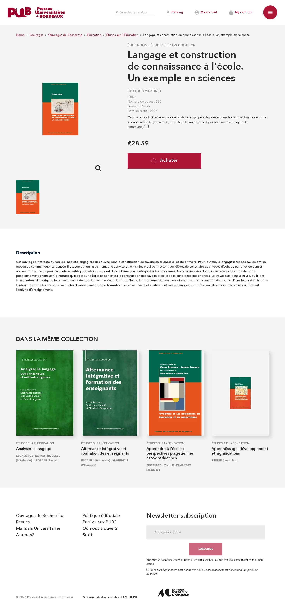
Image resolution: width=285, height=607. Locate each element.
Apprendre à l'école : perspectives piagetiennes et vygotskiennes (170, 453)
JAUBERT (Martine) (144, 91)
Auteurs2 (25, 535)
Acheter (169, 160)
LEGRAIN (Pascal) (46, 460)
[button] (270, 12)
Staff (87, 535)
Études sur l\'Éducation (173, 45)
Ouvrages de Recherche (39, 516)
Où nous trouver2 (100, 529)
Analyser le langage (33, 449)
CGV (124, 597)
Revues (23, 522)
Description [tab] (28, 252)
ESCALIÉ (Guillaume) (30, 456)
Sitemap (88, 597)
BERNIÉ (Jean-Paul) (225, 460)
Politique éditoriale (101, 516)
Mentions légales (107, 597)
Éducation (137, 45)
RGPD (133, 597)
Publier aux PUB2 (100, 522)
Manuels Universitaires (38, 529)
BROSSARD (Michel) (160, 465)
